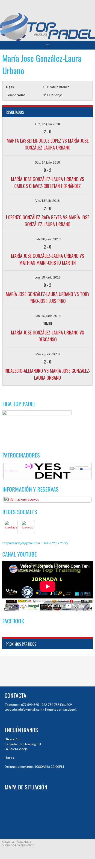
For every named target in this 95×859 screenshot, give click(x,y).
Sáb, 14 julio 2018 (47, 162)
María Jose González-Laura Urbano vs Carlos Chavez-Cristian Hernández (47, 182)
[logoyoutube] (28, 527)
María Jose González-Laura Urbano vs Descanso (47, 336)
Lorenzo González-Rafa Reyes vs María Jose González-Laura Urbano (47, 221)
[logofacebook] (11, 527)
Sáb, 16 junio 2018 (48, 316)
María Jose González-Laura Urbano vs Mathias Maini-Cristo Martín (47, 259)
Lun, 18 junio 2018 (48, 277)
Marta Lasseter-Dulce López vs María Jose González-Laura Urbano (48, 144)
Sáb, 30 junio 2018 (48, 239)
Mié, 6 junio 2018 (48, 354)
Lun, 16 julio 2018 (47, 124)
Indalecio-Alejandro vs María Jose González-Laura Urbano (47, 374)
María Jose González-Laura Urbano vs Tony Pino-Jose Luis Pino (47, 297)
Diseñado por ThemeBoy (18, 845)
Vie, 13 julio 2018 (47, 200)
